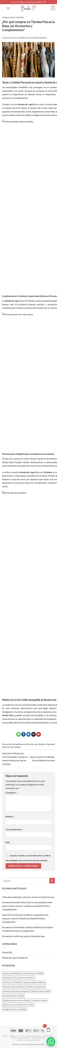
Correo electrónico (14, 829)
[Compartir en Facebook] (23, 734)
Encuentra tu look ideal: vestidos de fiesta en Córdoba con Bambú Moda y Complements (27, 929)
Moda (5, 952)
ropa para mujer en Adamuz (34, 982)
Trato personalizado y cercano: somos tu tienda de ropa (28, 897)
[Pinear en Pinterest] (38, 734)
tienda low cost (9, 1005)
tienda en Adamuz (40, 1000)
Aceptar (8, 1043)
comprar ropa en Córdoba (33, 973)
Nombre (10, 816)
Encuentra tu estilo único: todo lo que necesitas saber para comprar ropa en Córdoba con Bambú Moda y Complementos (27, 906)
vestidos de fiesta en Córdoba (14, 1009)
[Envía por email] (33, 734)
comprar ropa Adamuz (11, 973)
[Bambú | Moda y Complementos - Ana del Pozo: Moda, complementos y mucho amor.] (28, 8)
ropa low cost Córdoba (12, 982)
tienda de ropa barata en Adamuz (16, 991)
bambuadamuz (40, 38)
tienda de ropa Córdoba (13, 17)
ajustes (23, 1034)
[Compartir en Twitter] (28, 734)
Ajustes (34, 1043)
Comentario (11, 792)
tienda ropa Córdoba (25, 1005)
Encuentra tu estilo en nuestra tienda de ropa (23, 936)
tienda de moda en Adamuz (13, 987)
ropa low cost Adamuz (25, 978)
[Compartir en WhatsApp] (18, 734)
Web (8, 842)
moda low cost (8, 978)
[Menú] (8, 8)
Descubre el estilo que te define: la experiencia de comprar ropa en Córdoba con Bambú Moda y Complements (25, 918)
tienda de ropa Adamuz (36, 987)
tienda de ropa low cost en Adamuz (16, 1000)
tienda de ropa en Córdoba (13, 996)
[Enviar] (52, 880)
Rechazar (21, 1043)
